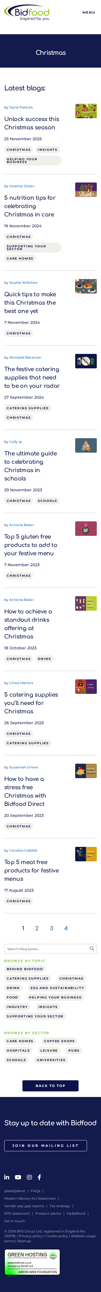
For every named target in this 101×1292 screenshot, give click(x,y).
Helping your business (22, 160)
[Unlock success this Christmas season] (86, 110)
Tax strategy (60, 1206)
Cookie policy (56, 1236)
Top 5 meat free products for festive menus (31, 870)
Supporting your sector (26, 247)
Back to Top (51, 1086)
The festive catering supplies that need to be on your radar (32, 377)
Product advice (48, 1213)
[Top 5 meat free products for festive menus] (86, 853)
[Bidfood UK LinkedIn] (6, 1177)
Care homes (20, 258)
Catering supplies (28, 408)
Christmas (19, 150)
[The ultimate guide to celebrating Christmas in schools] (86, 445)
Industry (17, 1007)
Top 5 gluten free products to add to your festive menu (30, 545)
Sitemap (24, 1241)
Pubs (73, 1050)
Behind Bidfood (25, 969)
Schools (47, 501)
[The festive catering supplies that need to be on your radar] (86, 360)
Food (12, 997)
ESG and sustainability (57, 988)
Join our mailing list (45, 1145)
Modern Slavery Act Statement (30, 1198)
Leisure (49, 1050)
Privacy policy (31, 1236)
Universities (51, 1060)
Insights (48, 150)
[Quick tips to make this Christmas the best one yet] (86, 286)
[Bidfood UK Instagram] (29, 1177)
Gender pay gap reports (24, 1206)
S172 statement (17, 1213)
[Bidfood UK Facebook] (39, 1177)
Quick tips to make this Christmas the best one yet (30, 302)
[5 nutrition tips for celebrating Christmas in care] (86, 189)
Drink (44, 659)
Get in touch (14, 1221)
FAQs (35, 1191)
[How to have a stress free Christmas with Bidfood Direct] (86, 770)
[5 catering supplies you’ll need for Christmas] (86, 686)
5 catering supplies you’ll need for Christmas (31, 703)
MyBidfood (76, 1213)
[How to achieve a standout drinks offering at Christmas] (86, 603)
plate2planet (14, 1191)
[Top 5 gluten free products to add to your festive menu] (86, 528)
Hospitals (18, 1050)
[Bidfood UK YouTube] (18, 1177)
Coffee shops (59, 1041)
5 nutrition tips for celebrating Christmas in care (30, 206)
